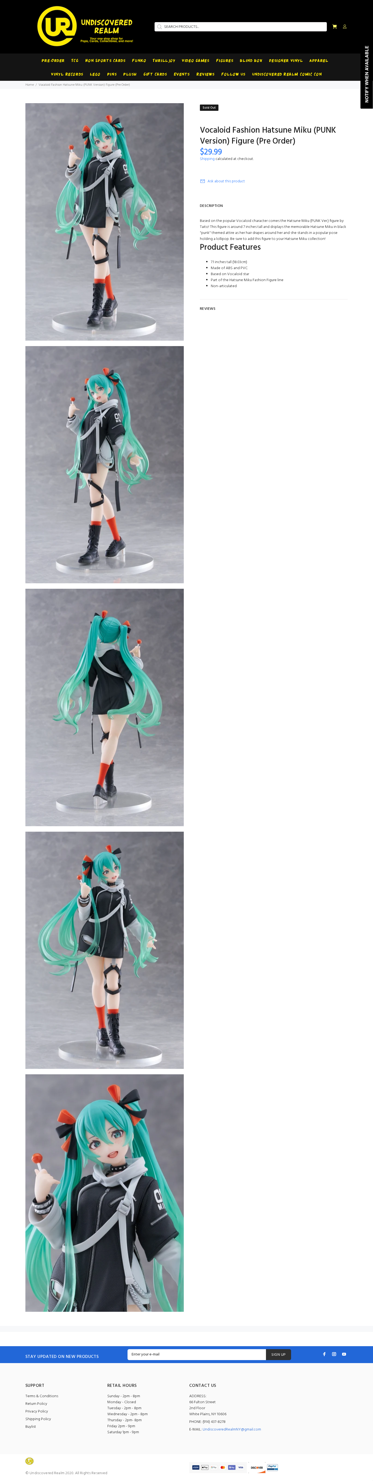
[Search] (159, 26)
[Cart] (334, 26)
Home (29, 85)
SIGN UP (278, 1355)
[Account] (343, 27)
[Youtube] (344, 1354)
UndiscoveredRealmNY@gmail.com (232, 1429)
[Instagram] (334, 1354)
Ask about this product (226, 181)
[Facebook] (324, 1354)
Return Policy (36, 1404)
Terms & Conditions (41, 1396)
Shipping (207, 159)
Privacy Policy (36, 1411)
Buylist (30, 1427)
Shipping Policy (38, 1419)
